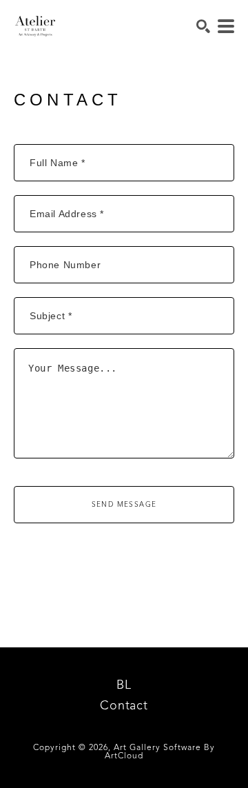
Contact (124, 706)
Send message (124, 504)
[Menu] (226, 26)
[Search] (203, 26)
